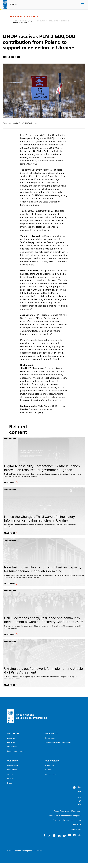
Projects (10, 778)
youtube (64, 835)
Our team (11, 742)
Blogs (9, 783)
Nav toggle (82, 4)
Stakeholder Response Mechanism (67, 820)
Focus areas (50, 738)
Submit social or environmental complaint (64, 815)
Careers (48, 770)
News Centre (12, 765)
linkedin (59, 835)
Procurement (50, 774)
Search (79, 4)
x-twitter (49, 835)
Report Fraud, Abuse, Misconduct (67, 811)
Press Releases (32, 16)
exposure (79, 835)
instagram (54, 835)
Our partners (12, 747)
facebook (44, 835)
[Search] (79, 796)
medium (74, 835)
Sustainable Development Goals (58, 742)
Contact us (49, 765)
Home (12, 16)
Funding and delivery (15, 751)
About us (11, 738)
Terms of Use (75, 829)
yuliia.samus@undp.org (32, 412)
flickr (69, 835)
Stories (10, 774)
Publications (12, 770)
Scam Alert (76, 824)
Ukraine (13, 4)
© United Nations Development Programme (24, 850)
